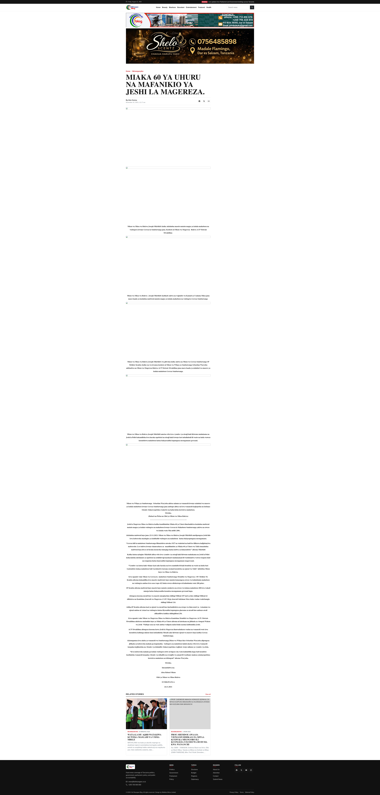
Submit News (217, 779)
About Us (216, 769)
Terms (242, 792)
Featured (201, 7)
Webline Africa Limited (169, 792)
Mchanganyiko (137, 71)
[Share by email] (209, 101)
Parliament (173, 776)
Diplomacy (195, 779)
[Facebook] (236, 770)
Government (173, 773)
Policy (171, 779)
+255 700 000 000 (134, 785)
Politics (172, 769)
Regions (194, 776)
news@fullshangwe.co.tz (137, 782)
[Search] (252, 7)
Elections (194, 769)
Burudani (180, 7)
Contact (215, 776)
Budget (193, 773)
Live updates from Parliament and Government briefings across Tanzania (231, 2)
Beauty (164, 7)
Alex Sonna (132, 100)
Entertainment (191, 7)
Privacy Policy (234, 792)
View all (208, 694)
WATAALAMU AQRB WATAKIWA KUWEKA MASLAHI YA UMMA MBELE (144, 737)
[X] (241, 770)
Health (208, 7)
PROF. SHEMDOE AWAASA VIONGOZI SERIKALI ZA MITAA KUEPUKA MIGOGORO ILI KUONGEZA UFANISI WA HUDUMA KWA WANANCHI (189, 739)
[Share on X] (204, 101)
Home (158, 7)
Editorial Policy (249, 792)
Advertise (216, 773)
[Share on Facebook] (199, 101)
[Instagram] (251, 770)
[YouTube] (246, 770)
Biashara (172, 7)
